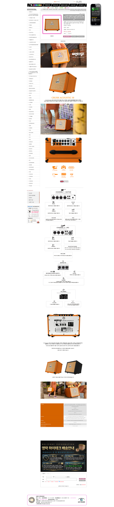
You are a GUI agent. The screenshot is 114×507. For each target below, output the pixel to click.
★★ (49, 481)
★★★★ (56, 481)
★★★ (52, 481)
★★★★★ (62, 481)
